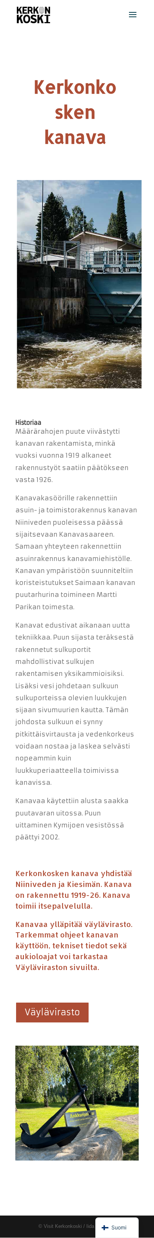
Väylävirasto (52, 1012)
